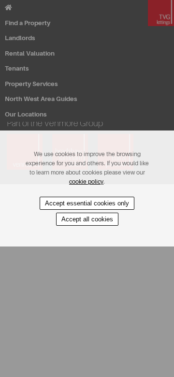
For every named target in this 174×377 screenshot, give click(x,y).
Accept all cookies (87, 219)
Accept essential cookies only (87, 203)
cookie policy (86, 181)
